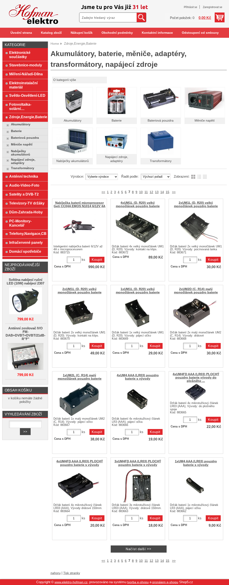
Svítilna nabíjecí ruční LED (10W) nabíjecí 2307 (25, 281)
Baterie (117, 120)
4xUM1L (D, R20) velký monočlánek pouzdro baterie (138, 204)
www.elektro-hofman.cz (71, 582)
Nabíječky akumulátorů (72, 161)
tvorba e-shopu (138, 582)
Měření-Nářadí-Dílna (26, 74)
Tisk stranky (71, 573)
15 (167, 192)
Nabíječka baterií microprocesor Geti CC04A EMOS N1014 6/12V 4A (79, 204)
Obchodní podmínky (117, 32)
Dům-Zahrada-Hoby (26, 212)
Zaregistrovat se (212, 7)
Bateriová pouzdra (161, 120)
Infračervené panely (26, 242)
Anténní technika (23, 176)
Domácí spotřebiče (25, 251)
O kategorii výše (64, 80)
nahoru (56, 573)
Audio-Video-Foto (24, 185)
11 (146, 192)
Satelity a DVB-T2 (24, 194)
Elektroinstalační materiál (23, 85)
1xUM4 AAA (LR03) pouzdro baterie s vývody (196, 463)
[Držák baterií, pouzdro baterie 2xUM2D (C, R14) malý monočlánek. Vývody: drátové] (195, 313)
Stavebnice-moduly (25, 65)
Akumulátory (72, 120)
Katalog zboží (51, 32)
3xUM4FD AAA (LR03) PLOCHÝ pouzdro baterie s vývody (137, 463)
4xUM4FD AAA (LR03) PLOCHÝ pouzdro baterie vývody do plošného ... (196, 377)
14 (162, 192)
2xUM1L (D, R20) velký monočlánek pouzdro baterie (196, 204)
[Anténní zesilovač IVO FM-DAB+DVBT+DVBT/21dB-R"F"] (25, 356)
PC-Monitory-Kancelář (20, 223)
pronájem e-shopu (165, 582)
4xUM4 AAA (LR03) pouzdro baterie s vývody (138, 377)
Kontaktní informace (157, 32)
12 (151, 192)
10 (141, 192)
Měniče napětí (205, 120)
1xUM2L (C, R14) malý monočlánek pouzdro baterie (80, 377)
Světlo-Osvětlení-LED (27, 95)
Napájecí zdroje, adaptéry (23, 161)
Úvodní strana (21, 32)
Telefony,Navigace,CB (27, 233)
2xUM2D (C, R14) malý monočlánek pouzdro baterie (196, 290)
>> (174, 192)
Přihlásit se (190, 7)
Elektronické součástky (19, 55)
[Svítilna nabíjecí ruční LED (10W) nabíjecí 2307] (25, 301)
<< (103, 192)
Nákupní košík (82, 32)
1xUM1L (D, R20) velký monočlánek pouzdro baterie (138, 290)
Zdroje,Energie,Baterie (27, 117)
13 (157, 192)
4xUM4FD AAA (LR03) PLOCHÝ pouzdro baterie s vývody (79, 463)
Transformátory (161, 161)
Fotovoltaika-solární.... (20, 106)
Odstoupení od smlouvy (200, 32)
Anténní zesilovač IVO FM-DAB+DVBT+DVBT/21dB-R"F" (25, 333)
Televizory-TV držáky (27, 203)
